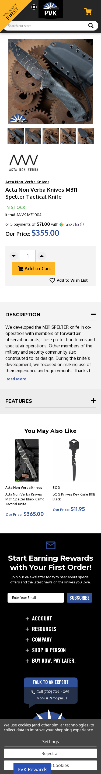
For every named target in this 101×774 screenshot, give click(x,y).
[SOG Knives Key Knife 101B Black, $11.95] (74, 460)
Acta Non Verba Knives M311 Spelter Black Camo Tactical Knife (24, 499)
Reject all (50, 753)
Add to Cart (38, 268)
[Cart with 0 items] (88, 11)
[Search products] (90, 26)
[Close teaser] (34, 7)
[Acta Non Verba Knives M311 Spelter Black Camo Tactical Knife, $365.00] (26, 460)
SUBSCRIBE (79, 597)
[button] (44, 224)
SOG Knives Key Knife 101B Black (74, 496)
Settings (50, 742)
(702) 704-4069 (56, 691)
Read (15, 379)
